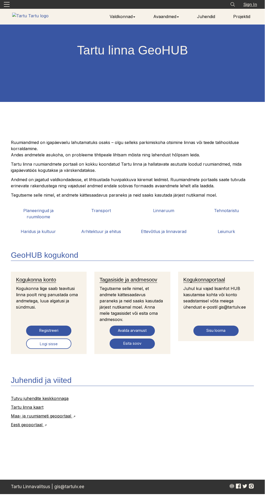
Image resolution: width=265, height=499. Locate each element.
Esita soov (132, 343)
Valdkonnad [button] (121, 16)
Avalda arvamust (132, 330)
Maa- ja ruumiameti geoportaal (41, 415)
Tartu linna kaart (27, 407)
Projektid (241, 16)
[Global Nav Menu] (7, 4)
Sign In (250, 4)
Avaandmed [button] (164, 16)
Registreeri (48, 330)
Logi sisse (49, 344)
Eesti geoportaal (27, 424)
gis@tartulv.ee (69, 486)
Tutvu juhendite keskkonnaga (40, 398)
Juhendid (206, 16)
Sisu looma (215, 330)
